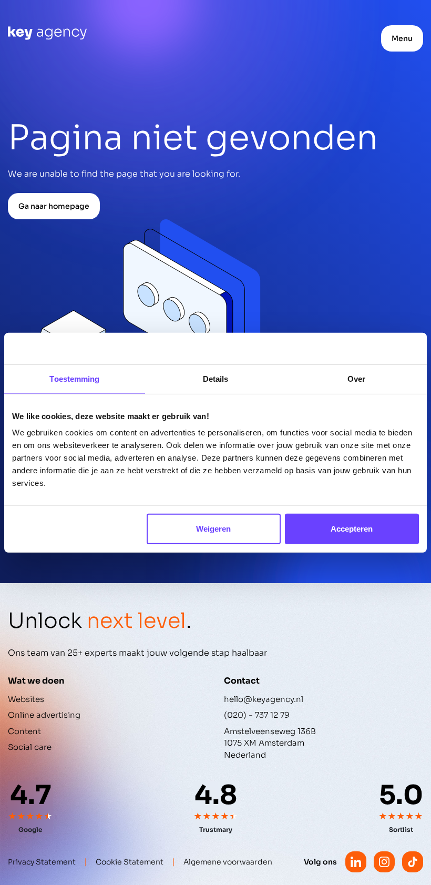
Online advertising (44, 715)
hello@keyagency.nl (263, 699)
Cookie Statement (129, 862)
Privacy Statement (42, 862)
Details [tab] (216, 378)
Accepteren (352, 528)
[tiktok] (412, 861)
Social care (30, 747)
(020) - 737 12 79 (257, 715)
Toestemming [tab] (74, 378)
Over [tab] (356, 378)
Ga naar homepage (53, 206)
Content (24, 731)
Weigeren (213, 528)
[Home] (47, 33)
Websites (26, 699)
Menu (402, 38)
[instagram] (384, 861)
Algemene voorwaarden (227, 862)
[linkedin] (355, 861)
